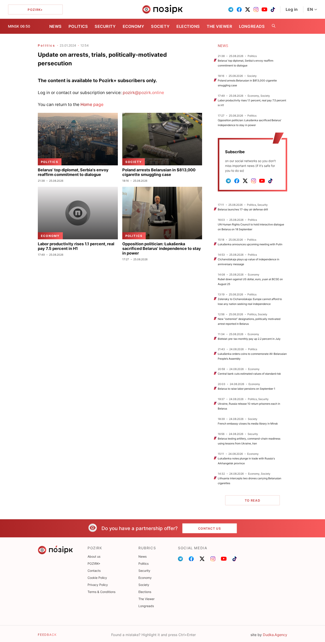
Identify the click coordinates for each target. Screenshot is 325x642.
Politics (78, 26)
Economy (133, 26)
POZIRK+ (94, 563)
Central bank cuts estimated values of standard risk (249, 373)
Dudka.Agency (275, 635)
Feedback (47, 634)
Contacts (94, 570)
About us (94, 556)
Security (105, 26)
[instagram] (256, 9)
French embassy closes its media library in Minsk (248, 423)
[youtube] (264, 9)
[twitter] (247, 9)
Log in (292, 9)
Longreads (252, 26)
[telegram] (231, 9)
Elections (188, 26)
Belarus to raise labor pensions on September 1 (246, 388)
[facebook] (239, 9)
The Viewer (219, 26)
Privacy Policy (98, 585)
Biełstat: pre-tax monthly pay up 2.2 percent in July (249, 338)
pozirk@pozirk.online (143, 92)
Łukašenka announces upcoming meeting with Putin (250, 244)
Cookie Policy (97, 578)
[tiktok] (273, 9)
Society (160, 26)
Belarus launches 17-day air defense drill (243, 209)
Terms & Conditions (101, 592)
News (55, 26)
